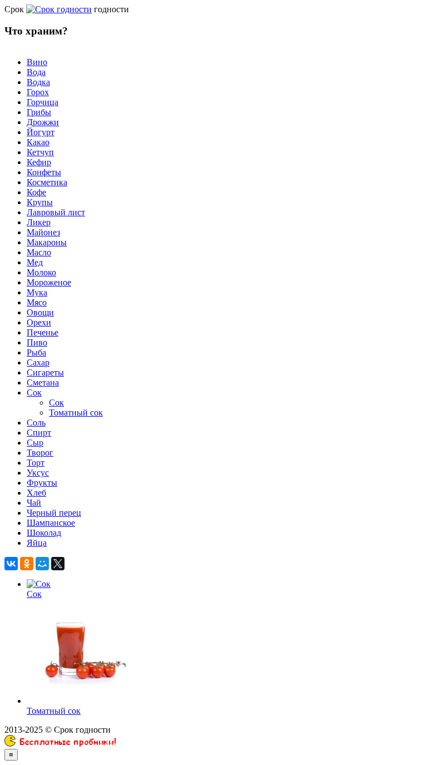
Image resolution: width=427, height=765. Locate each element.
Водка (38, 82)
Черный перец (54, 512)
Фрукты (42, 482)
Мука (37, 292)
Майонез (43, 232)
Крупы (40, 202)
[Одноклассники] (26, 563)
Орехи (39, 322)
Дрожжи (43, 122)
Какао (38, 142)
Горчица (42, 102)
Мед (35, 262)
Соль (36, 422)
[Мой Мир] (42, 563)
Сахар (38, 362)
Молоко (41, 272)
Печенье (42, 332)
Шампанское (51, 522)
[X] (57, 563)
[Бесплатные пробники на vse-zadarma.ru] (60, 743)
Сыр (35, 442)
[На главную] (59, 9)
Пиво (37, 342)
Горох (38, 92)
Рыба (36, 352)
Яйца (37, 542)
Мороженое (49, 282)
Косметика (47, 182)
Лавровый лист (56, 212)
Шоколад (44, 532)
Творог (40, 452)
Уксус (38, 472)
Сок (34, 392)
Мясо (37, 302)
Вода (36, 72)
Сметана (43, 382)
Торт (35, 462)
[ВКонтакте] (11, 563)
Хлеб (36, 492)
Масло (39, 252)
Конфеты (44, 172)
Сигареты (45, 372)
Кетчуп (40, 152)
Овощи (40, 312)
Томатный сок (76, 412)
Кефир (39, 162)
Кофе (36, 192)
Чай (34, 502)
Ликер (39, 222)
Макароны (47, 242)
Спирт (39, 432)
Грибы (39, 112)
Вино (37, 62)
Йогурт (40, 132)
